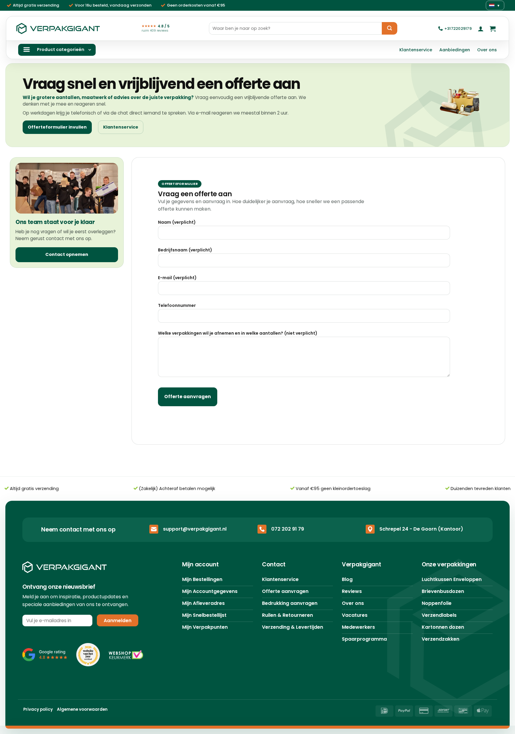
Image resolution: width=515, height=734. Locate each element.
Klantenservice (415, 50)
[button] (481, 28)
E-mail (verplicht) (177, 278)
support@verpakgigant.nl (195, 529)
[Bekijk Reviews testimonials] (44, 654)
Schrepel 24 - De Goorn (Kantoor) (421, 529)
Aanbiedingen (454, 50)
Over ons (487, 50)
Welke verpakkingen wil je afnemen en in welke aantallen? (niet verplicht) (237, 333)
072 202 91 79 (287, 529)
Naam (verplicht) (177, 222)
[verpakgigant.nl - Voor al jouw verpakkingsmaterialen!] (58, 28)
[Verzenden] (389, 28)
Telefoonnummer (177, 305)
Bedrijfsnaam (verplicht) (185, 250)
